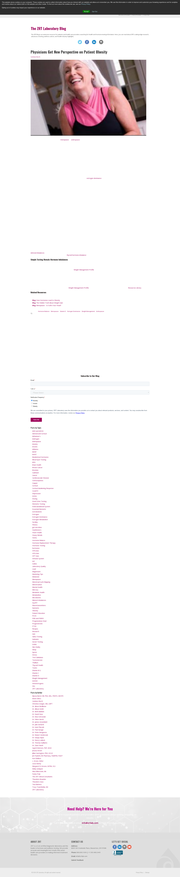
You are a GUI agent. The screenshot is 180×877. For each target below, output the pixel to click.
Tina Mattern (37, 784)
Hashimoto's (36, 530)
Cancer (34, 475)
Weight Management (88, 311)
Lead (34, 569)
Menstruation (37, 584)
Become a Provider (124, 15)
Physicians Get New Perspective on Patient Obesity (69, 52)
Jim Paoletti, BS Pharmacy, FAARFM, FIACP (47, 756)
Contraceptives (37, 480)
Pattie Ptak (36, 774)
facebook (115, 847)
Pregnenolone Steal (39, 621)
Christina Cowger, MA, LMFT (42, 704)
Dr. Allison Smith (38, 709)
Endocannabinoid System (41, 506)
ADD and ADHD (37, 431)
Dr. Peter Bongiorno (39, 732)
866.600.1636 (82, 852)
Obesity (35, 611)
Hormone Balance (43, 311)
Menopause (55, 311)
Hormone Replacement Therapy (44, 543)
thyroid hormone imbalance (76, 255)
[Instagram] (101, 42)
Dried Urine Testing (39, 501)
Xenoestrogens (37, 683)
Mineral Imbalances (39, 600)
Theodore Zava (37, 782)
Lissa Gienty (36, 764)
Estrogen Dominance (73, 311)
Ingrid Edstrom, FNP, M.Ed (41, 748)
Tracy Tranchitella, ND (40, 787)
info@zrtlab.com (90, 823)
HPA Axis (35, 551)
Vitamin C (35, 673)
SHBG (34, 644)
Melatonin (35, 577)
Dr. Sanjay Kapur (38, 737)
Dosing (34, 499)
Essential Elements (39, 509)
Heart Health (37, 532)
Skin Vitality (36, 647)
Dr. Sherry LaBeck (38, 740)
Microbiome (36, 597)
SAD (33, 634)
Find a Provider (136, 15)
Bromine (35, 470)
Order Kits (146, 15)
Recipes (35, 629)
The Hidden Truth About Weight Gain (47, 303)
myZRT (35, 603)
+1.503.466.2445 (94, 852)
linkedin (120, 847)
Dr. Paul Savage (37, 730)
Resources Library (134, 288)
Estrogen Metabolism (40, 519)
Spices (34, 652)
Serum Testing (37, 642)
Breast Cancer (37, 467)
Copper (35, 483)
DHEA (34, 496)
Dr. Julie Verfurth (38, 724)
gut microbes (37, 527)
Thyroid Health (37, 665)
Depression (36, 493)
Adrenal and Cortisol (39, 434)
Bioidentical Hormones (40, 457)
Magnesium (36, 571)
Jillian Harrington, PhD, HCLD (42, 753)
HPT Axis (35, 556)
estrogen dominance (94, 178)
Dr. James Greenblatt (39, 722)
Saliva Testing (37, 637)
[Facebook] (87, 42)
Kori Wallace (36, 758)
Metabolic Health (38, 592)
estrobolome (37, 512)
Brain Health (36, 465)
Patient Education (38, 613)
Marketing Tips (37, 574)
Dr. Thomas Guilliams (39, 743)
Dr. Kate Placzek (38, 727)
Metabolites (36, 595)
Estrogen (35, 514)
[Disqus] (88, 344)
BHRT (34, 454)
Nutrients (35, 608)
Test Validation (37, 657)
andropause (75, 140)
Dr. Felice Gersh (38, 719)
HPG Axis (35, 553)
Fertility (35, 522)
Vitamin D (63, 311)
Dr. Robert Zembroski (40, 735)
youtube (129, 847)
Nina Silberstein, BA (39, 771)
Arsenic (35, 447)
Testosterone (37, 660)
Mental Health (37, 587)
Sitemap (147, 872)
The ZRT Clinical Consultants (42, 777)
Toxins (34, 668)
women (35, 681)
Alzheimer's (36, 436)
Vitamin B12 (36, 670)
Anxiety (35, 444)
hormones (36, 548)
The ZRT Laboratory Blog (48, 28)
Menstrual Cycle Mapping (41, 582)
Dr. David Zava (37, 714)
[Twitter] (80, 42)
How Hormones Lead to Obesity (46, 300)
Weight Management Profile (84, 270)
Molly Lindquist (37, 769)
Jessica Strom (37, 750)
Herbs (34, 538)
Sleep (34, 650)
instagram (124, 847)
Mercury (35, 590)
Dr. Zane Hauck (37, 745)
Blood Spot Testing (39, 460)
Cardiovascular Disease (40, 478)
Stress (34, 655)
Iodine (34, 564)
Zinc (33, 686)
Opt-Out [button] (94, 11)
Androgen (35, 439)
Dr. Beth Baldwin (38, 711)
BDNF (34, 452)
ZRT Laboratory (38, 689)
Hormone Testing (38, 545)
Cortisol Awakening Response (43, 488)
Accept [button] (86, 11)
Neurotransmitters (39, 605)
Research (35, 631)
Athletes (35, 449)
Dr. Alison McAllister (39, 706)
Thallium (35, 663)
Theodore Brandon (39, 779)
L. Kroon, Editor (37, 761)
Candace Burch (35, 57)
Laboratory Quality (39, 566)
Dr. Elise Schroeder (39, 717)
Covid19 (35, 491)
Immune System (38, 558)
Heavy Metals (37, 535)
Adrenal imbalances (37, 253)
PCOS (34, 616)
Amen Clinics (36, 698)
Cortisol (35, 486)
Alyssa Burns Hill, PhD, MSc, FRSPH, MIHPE (47, 696)
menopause (64, 140)
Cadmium (35, 473)
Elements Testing (38, 504)
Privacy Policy (85, 4)
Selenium (35, 639)
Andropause (100, 311)
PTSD (34, 626)
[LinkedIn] (94, 42)
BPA (33, 462)
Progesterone (37, 624)
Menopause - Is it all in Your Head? (46, 305)
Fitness (35, 525)
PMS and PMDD (38, 618)
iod (33, 561)
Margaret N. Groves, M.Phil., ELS (43, 766)
